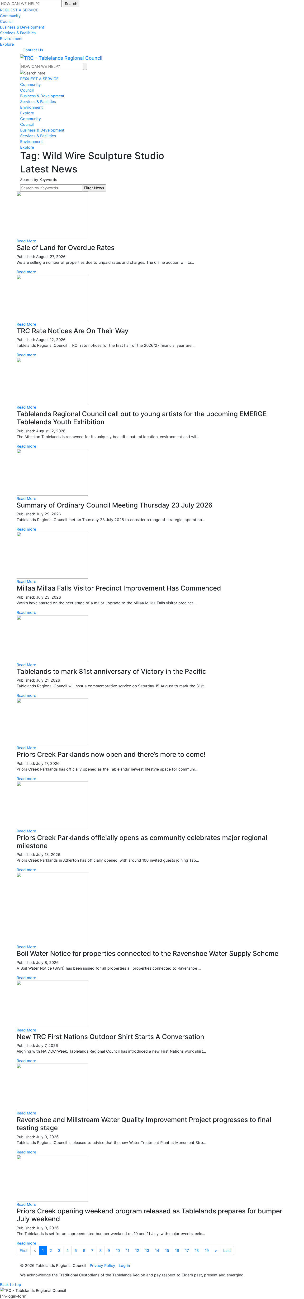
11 (127, 1250)
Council (7, 21)
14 (157, 1250)
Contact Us (33, 50)
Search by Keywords (38, 179)
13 (147, 1250)
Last (227, 1250)
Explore (7, 44)
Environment (11, 38)
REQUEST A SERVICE (19, 10)
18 (197, 1250)
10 (118, 1250)
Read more (26, 271)
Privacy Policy (102, 1265)
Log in (124, 1265)
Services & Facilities (18, 32)
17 (187, 1250)
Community (10, 15)
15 (167, 1250)
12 (137, 1250)
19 (207, 1250)
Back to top (10, 1284)
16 (177, 1250)
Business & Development (22, 27)
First (24, 1250)
